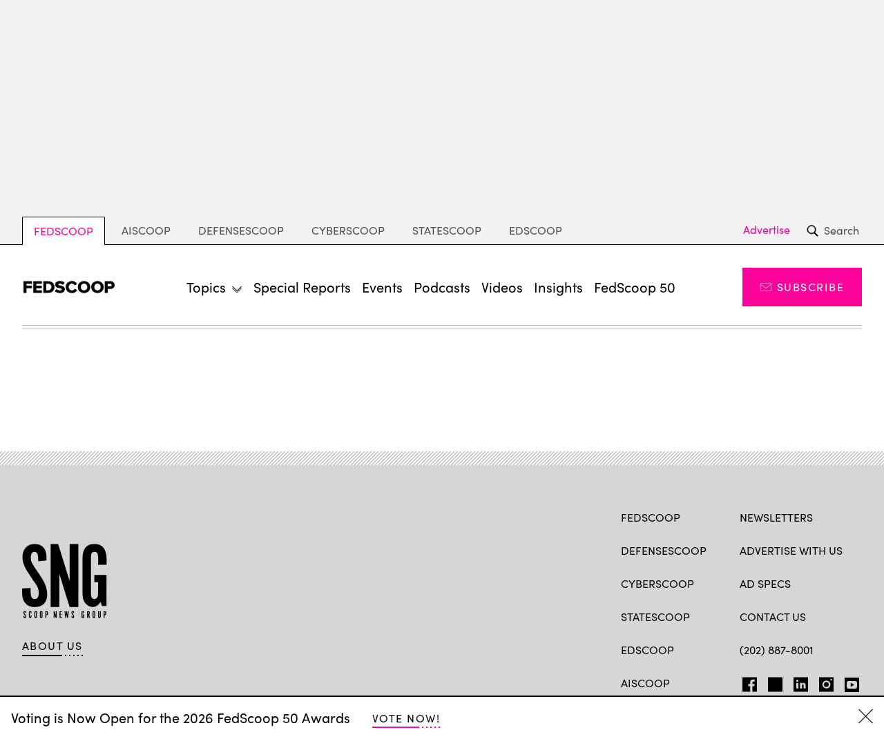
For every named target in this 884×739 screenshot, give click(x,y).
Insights (558, 286)
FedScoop (63, 231)
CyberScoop (348, 230)
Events (382, 286)
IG (822, 682)
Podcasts (442, 286)
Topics (206, 286)
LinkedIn (801, 682)
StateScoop (446, 230)
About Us (52, 646)
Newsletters (776, 517)
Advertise (766, 230)
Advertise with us (791, 550)
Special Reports (302, 286)
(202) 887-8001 (777, 649)
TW (773, 682)
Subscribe (810, 286)
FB (746, 682)
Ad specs (765, 583)
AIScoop (146, 230)
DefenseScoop (241, 230)
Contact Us (773, 616)
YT (848, 682)
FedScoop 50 (634, 286)
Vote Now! (406, 718)
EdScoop (535, 230)
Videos (502, 286)
